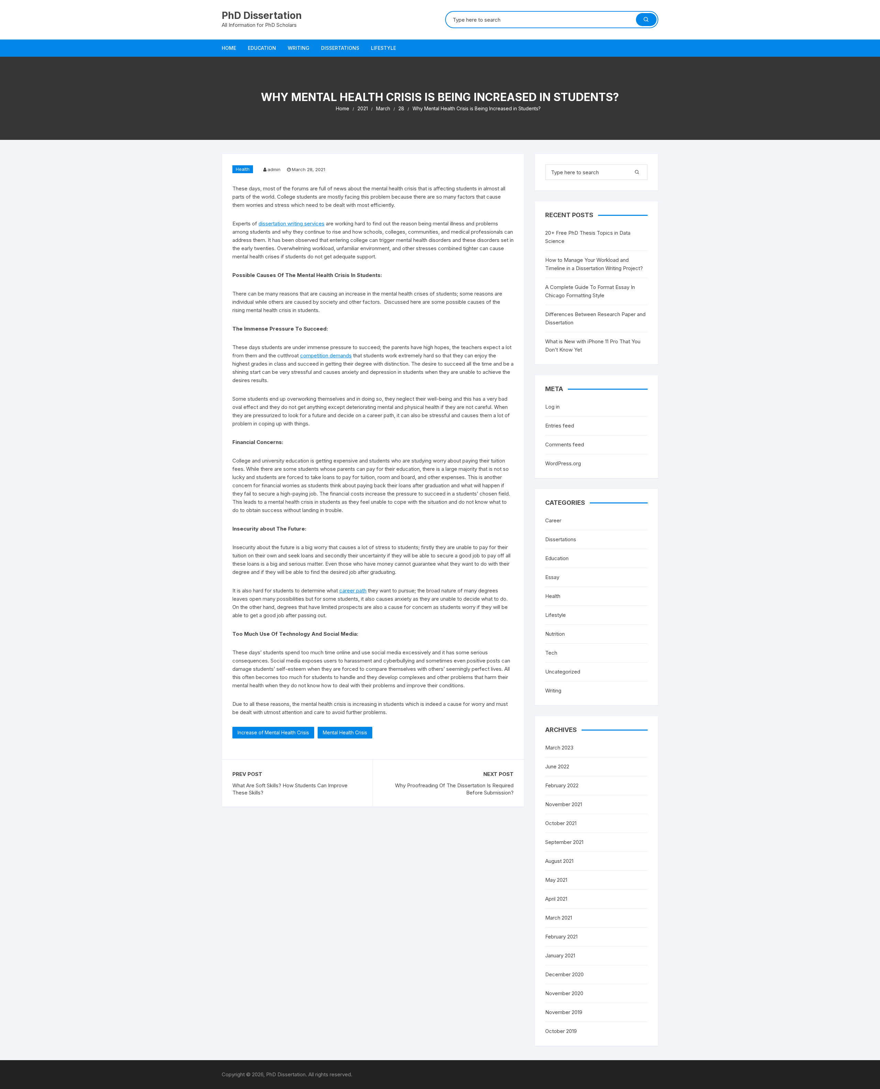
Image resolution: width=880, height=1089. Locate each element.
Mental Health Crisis (345, 732)
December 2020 (564, 974)
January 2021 (560, 955)
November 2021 (563, 804)
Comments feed (564, 444)
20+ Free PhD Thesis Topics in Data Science (587, 237)
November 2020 (564, 993)
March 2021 (558, 917)
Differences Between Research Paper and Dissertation (595, 318)
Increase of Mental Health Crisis (273, 732)
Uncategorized (562, 671)
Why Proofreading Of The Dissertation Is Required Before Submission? (454, 789)
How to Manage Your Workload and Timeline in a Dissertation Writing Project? (594, 264)
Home (229, 48)
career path (352, 590)
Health (243, 169)
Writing (298, 48)
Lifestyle (383, 48)
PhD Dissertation (262, 15)
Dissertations (340, 48)
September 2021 (564, 842)
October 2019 (561, 1031)
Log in (552, 406)
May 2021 (556, 880)
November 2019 (563, 1012)
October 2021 (560, 823)
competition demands (326, 355)
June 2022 (557, 766)
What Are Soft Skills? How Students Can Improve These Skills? (290, 789)
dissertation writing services (291, 223)
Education (262, 48)
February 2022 (562, 785)
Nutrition (555, 634)
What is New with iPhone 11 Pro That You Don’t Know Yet (592, 345)
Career (553, 520)
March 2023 (559, 747)
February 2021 (561, 936)
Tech (551, 652)
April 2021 (556, 899)
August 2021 (559, 861)
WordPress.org (563, 463)
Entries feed (559, 425)
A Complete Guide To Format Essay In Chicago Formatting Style (590, 291)
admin (273, 169)
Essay (552, 577)
